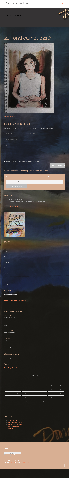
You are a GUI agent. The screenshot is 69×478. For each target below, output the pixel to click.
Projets (6, 273)
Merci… (6, 340)
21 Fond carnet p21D (10, 116)
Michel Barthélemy (13, 426)
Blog (5, 246)
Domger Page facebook (15, 424)
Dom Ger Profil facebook (15, 422)
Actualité (6, 262)
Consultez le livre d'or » (11, 206)
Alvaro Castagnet (13, 420)
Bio (5, 257)
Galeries (6, 268)
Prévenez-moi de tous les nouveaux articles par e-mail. (22, 161)
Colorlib (13, 462)
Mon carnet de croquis (10, 317)
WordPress (26, 462)
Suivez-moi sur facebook (15, 300)
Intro (5, 251)
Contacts (6, 284)
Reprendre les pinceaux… (11, 348)
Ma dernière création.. (10, 332)
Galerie (6, 325)
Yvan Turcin (11, 428)
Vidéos (6, 279)
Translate (17, 455)
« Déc (11, 375)
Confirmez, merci (17, 186)
